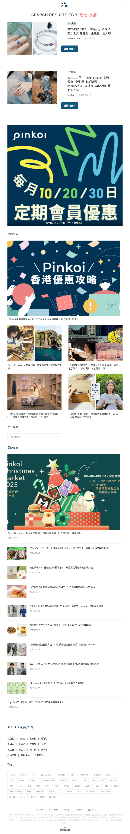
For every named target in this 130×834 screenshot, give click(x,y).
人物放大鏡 (83, 775)
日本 (56, 786)
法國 (98, 786)
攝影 (102, 780)
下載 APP (79, 810)
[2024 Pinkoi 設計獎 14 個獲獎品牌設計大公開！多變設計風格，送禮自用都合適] (16, 553)
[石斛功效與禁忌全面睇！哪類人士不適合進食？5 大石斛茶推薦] (16, 630)
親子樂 (33, 749)
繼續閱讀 (68, 49)
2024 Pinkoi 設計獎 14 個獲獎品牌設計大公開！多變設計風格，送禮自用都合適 (69, 548)
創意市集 (97, 775)
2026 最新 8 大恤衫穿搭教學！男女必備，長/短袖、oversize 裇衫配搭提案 (66, 606)
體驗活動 (25, 755)
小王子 (21, 780)
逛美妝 (22, 749)
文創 (38, 786)
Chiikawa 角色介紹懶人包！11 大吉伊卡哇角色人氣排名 (57, 683)
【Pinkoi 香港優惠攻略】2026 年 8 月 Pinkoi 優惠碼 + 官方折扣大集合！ (43, 319)
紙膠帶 (69, 791)
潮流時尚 (71, 23)
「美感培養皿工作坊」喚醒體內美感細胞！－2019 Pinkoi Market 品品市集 (93, 415)
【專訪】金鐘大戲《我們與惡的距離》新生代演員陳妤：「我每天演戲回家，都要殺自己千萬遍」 (32, 415)
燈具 (107, 786)
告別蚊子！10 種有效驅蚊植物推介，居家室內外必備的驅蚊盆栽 (61, 567)
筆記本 (51, 791)
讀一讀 (12, 797)
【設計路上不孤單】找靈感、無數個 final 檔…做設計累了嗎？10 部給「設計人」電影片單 (94, 367)
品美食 (10, 749)
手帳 (84, 780)
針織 (42, 797)
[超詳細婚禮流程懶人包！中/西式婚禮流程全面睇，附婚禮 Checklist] (16, 649)
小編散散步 (33, 780)
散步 (20, 786)
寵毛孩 (44, 749)
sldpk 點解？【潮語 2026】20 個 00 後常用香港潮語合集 (35, 702)
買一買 (23, 797)
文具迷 (33, 744)
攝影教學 (113, 780)
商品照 (108, 775)
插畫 (93, 780)
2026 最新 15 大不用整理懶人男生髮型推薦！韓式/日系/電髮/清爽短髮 (64, 663)
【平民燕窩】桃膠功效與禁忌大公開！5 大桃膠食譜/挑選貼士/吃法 (62, 586)
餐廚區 (22, 744)
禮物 (29, 791)
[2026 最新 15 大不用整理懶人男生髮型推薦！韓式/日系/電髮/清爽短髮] (16, 668)
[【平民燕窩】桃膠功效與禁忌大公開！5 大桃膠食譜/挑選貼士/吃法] (16, 591)
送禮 (33, 797)
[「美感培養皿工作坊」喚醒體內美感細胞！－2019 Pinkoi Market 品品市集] (95, 392)
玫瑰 (116, 786)
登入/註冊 (92, 810)
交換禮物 (61, 775)
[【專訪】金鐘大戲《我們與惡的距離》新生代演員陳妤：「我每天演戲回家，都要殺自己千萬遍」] (34, 392)
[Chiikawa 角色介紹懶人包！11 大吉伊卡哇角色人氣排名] (16, 688)
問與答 (66, 810)
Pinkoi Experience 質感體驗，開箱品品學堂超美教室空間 (34, 367)
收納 (11, 786)
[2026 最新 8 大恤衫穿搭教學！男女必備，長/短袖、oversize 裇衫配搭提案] (16, 611)
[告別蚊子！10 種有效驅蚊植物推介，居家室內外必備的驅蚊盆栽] (16, 572)
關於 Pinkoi (53, 810)
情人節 (74, 780)
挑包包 (10, 738)
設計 (79, 791)
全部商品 (39, 755)
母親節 (88, 786)
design (24, 775)
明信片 (66, 786)
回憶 (11, 780)
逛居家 (10, 744)
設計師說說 (105, 791)
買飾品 (22, 738)
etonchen (75, 38)
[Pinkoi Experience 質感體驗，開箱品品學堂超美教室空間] (34, 343)
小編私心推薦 (49, 780)
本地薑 (77, 786)
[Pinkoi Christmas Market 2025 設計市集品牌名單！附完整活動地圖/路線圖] (63, 492)
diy (34, 775)
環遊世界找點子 (16, 791)
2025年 (12, 775)
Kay (72, 95)
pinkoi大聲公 (46, 775)
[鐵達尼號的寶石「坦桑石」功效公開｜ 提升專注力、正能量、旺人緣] (32, 38)
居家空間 (63, 780)
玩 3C (43, 744)
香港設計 (52, 797)
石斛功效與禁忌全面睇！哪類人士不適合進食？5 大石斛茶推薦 (60, 625)
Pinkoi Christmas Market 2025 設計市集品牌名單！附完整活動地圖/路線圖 (44, 533)
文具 (29, 786)
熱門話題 (71, 72)
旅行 (47, 786)
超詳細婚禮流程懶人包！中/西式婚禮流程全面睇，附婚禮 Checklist (62, 644)
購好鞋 (44, 738)
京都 (72, 775)
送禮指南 (11, 755)
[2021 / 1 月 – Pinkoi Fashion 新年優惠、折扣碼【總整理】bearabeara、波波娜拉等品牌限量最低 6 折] (32, 87)
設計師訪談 (91, 791)
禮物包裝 (39, 791)
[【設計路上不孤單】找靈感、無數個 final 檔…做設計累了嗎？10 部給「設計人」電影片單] (95, 343)
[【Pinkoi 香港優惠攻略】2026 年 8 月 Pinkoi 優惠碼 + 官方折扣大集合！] (63, 278)
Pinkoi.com (38, 810)
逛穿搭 (33, 738)
